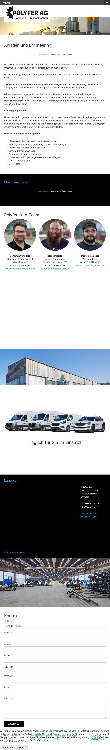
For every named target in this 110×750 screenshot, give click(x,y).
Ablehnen (21, 747)
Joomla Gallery (44, 54)
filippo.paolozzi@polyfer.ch (55, 268)
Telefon (9, 667)
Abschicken (14, 724)
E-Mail (8, 675)
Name (8, 633)
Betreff (7, 687)
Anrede (9, 621)
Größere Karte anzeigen (14, 552)
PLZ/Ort (9, 655)
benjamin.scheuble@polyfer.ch (20, 268)
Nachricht (8, 698)
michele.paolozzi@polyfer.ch (89, 265)
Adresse (9, 644)
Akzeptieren (7, 747)
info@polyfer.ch (88, 513)
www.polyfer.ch (88, 516)
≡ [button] (107, 2)
